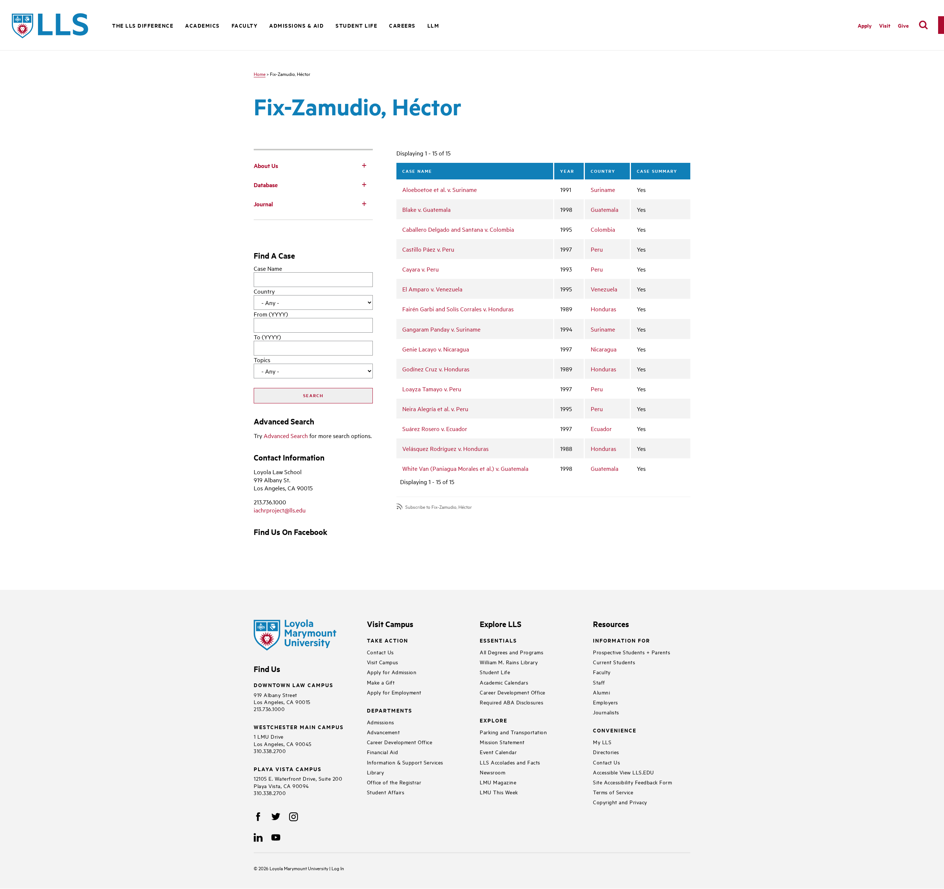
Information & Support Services (405, 762)
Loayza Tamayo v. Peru (431, 389)
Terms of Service (613, 791)
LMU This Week (499, 791)
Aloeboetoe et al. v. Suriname (439, 189)
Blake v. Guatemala (426, 209)
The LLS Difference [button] (142, 25)
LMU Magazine (498, 781)
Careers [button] (402, 25)
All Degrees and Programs (511, 651)
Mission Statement (502, 741)
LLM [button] (433, 25)
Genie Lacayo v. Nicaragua (435, 349)
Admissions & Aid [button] (296, 25)
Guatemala (604, 209)
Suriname (603, 189)
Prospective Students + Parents (631, 651)
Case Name (268, 268)
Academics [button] (202, 25)
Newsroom (492, 772)
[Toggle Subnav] (364, 165)
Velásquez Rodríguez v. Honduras (445, 448)
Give (903, 25)
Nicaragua (604, 349)
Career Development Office (400, 741)
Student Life (495, 671)
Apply (865, 25)
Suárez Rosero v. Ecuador (434, 428)
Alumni (601, 692)
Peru (597, 249)
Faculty (602, 671)
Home (260, 73)
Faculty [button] (245, 25)
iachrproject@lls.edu (280, 510)
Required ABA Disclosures (511, 702)
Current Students (614, 661)
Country (264, 291)
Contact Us (380, 651)
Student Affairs (386, 791)
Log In (338, 868)
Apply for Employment (394, 692)
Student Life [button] (356, 25)
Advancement (383, 731)
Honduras (603, 309)
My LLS (602, 741)
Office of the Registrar (394, 781)
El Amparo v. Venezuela (432, 289)
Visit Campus (382, 661)
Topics (262, 360)
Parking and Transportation (513, 731)
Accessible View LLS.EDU (623, 772)
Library (375, 772)
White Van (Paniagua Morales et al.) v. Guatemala (465, 468)
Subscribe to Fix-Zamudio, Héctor (438, 507)
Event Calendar (498, 751)
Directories (606, 751)
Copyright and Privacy (620, 801)
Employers (605, 702)
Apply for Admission (392, 671)
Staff (599, 682)
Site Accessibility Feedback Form (632, 781)
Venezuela (604, 289)
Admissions (380, 721)
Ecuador (601, 428)
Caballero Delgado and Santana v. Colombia (458, 229)
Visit (885, 25)
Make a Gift (381, 682)
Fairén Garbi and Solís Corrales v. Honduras (458, 309)
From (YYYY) (271, 314)
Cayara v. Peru (420, 269)
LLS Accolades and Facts (510, 762)
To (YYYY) (267, 337)
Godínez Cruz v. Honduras (435, 369)
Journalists (606, 711)
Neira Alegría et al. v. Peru (435, 409)
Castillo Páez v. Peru (428, 249)
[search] (923, 25)
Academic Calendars (504, 682)
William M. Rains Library (509, 661)
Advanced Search (286, 435)
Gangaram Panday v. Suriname (441, 329)
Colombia (603, 229)
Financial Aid (382, 751)
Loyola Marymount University (293, 868)
